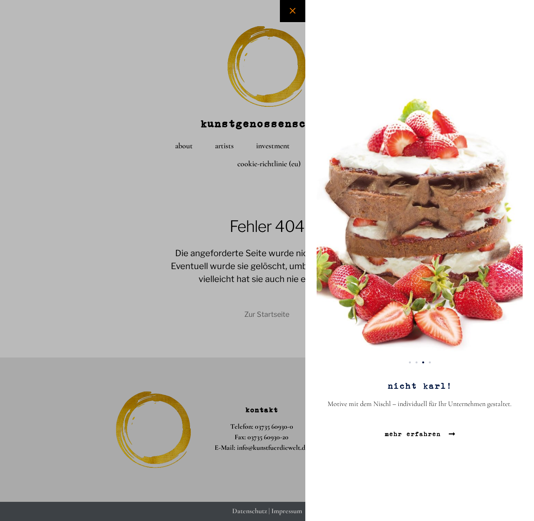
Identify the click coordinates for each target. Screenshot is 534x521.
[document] (267, 260)
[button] (410, 362)
